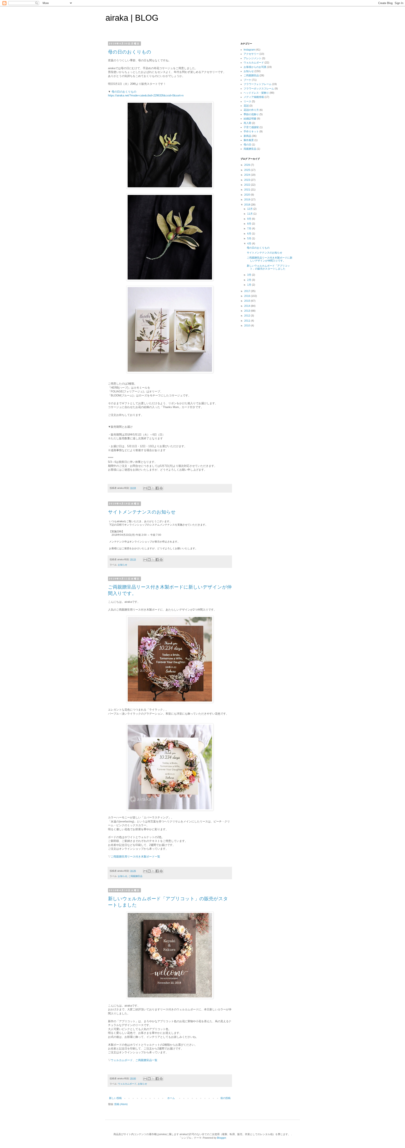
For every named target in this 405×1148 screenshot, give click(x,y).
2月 (249, 279)
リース (247, 101)
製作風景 (249, 140)
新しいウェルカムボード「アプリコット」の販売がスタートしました (268, 267)
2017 (247, 291)
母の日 (247, 144)
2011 (247, 320)
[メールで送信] (145, 488)
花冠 (246, 105)
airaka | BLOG (131, 17)
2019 (247, 199)
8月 (249, 223)
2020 (247, 194)
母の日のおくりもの (129, 52)
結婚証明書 (250, 118)
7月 (249, 228)
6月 (249, 233)
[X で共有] (153, 488)
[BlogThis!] (149, 488)
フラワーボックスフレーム (259, 88)
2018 (247, 204)
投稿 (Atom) (121, 1104)
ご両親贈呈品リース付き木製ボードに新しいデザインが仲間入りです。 (269, 259)
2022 (247, 184)
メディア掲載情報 (254, 97)
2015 (247, 300)
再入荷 (247, 123)
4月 (249, 243)
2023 (247, 179)
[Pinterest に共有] (161, 488)
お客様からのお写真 (255, 67)
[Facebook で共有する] (157, 488)
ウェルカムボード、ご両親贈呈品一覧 (134, 1060)
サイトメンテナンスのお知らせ (142, 512)
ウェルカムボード (127, 1083)
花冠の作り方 (251, 109)
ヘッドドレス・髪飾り (256, 92)
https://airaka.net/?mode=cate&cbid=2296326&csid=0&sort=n (146, 95)
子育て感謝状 (251, 127)
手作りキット (251, 131)
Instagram (249, 49)
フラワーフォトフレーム (257, 84)
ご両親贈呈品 (135, 876)
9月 (249, 218)
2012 (247, 315)
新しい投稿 (115, 1098)
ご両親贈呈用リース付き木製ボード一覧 (135, 856)
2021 (247, 189)
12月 (250, 208)
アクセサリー (251, 53)
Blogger (221, 1137)
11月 (250, 213)
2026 (247, 164)
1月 (249, 284)
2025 (247, 170)
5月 (249, 238)
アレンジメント (252, 58)
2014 (247, 305)
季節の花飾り (251, 114)
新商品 (247, 135)
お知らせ (122, 564)
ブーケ (247, 79)
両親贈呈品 (250, 148)
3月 (249, 274)
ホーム (171, 1098)
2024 (247, 174)
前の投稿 (225, 1098)
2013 (247, 310)
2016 (247, 296)
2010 (247, 325)
